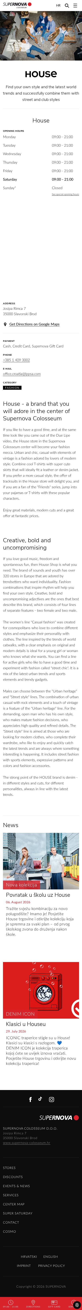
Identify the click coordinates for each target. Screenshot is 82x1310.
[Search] (66, 5)
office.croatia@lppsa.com (22, 374)
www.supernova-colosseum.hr (26, 1142)
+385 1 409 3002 (16, 360)
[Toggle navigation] (75, 5)
